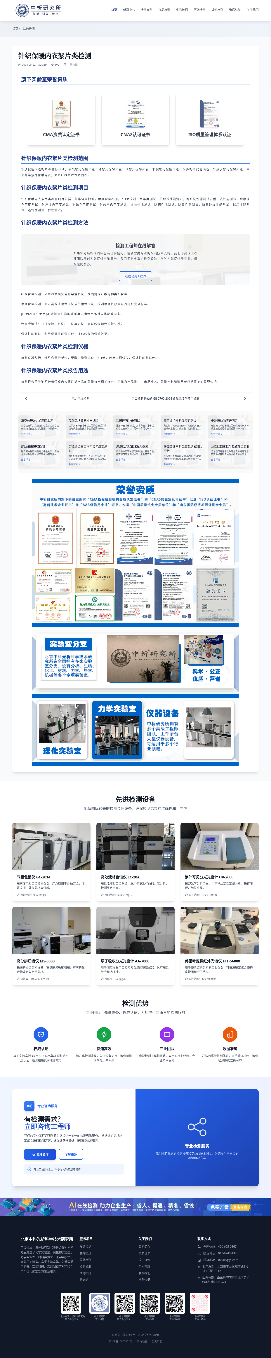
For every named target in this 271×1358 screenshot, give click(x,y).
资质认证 (235, 10)
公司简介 (144, 1247)
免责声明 (157, 1341)
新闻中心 (129, 10)
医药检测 (200, 10)
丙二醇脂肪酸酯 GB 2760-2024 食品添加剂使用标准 (165, 398)
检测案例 (146, 10)
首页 (114, 10)
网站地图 (142, 1341)
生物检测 (182, 10)
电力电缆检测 (80, 398)
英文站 (83, 1280)
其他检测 (217, 10)
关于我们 (253, 10)
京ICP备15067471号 (121, 1341)
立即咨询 (42, 1154)
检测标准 (85, 1266)
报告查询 (144, 1260)
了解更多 (71, 1154)
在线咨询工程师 (135, 276)
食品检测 (164, 10)
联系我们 (144, 1273)
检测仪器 (144, 1280)
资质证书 (144, 1253)
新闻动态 (144, 1266)
